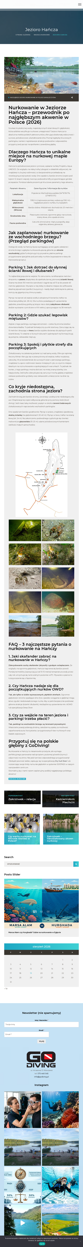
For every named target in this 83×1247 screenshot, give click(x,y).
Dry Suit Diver (61, 761)
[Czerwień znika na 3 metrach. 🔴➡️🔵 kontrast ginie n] (60, 1109)
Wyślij (41, 1041)
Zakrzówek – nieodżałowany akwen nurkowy (60, 838)
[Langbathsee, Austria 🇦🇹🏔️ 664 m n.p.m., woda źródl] (22, 1223)
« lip (6, 989)
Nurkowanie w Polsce (34, 97)
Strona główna (23, 35)
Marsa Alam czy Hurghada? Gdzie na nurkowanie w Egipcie (35, 932)
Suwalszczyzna (49, 97)
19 (31, 973)
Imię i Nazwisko (41, 1020)
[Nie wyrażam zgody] (80, 1241)
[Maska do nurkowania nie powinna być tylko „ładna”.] (22, 1109)
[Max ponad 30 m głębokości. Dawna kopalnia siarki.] (60, 1223)
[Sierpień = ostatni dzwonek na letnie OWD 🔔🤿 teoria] (60, 1185)
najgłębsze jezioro (18, 97)
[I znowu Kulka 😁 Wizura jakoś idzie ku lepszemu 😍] (22, 1147)
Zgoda (42, 1244)
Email (41, 1030)
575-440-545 (43, 1074)
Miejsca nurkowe (42, 35)
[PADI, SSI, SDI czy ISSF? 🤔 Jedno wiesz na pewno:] (22, 1185)
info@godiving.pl (41, 1077)
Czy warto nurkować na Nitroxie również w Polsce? (22, 838)
